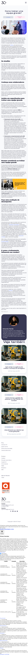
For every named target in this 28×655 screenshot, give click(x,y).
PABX (2, 465)
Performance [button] (3, 625)
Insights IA (3, 462)
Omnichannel (4, 464)
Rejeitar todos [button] (10, 529)
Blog (2, 442)
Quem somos (4, 446)
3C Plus (10, 290)
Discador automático (6, 460)
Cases (2, 477)
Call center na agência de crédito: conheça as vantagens (14, 367)
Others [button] (1, 648)
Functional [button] (2, 618)
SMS (2, 469)
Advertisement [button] (3, 640)
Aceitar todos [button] (3, 529)
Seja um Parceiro (5, 475)
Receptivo (3, 467)
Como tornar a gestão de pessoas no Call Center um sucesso (14, 399)
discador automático (14, 224)
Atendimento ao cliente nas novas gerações (14, 430)
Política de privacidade (6, 448)
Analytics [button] (2, 633)
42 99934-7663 (4, 506)
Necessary (4, 553)
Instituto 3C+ (4, 444)
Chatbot (3, 458)
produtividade (4, 241)
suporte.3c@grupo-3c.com (7, 509)
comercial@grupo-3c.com (7, 505)
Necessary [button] (2, 552)
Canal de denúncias (6, 450)
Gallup (11, 45)
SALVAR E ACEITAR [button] (4, 654)
